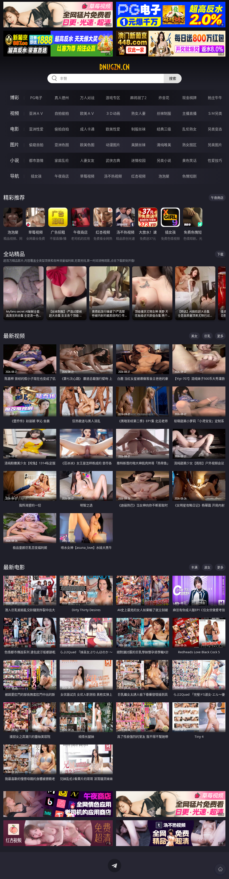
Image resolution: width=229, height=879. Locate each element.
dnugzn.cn (114, 67)
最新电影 (14, 567)
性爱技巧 (215, 160)
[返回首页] (220, 869)
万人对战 (87, 97)
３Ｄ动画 (113, 113)
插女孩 (36, 176)
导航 (14, 176)
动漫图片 (113, 144)
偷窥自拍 (36, 144)
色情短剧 (189, 176)
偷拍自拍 (62, 129)
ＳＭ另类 (215, 113)
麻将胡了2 (138, 97)
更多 (220, 336)
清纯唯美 (164, 144)
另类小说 (164, 160)
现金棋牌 (189, 97)
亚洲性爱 (36, 129)
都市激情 (36, 160)
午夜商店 (62, 176)
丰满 (194, 567)
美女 (194, 336)
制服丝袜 (138, 129)
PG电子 (36, 97)
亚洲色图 (62, 144)
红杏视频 (138, 176)
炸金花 (164, 97)
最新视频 (14, 335)
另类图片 (215, 144)
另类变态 (215, 129)
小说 (14, 160)
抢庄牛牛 (215, 97)
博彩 (14, 98)
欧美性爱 (113, 129)
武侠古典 (113, 160)
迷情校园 (138, 160)
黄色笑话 (189, 160)
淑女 (207, 567)
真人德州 (62, 97)
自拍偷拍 (62, 113)
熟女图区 (189, 144)
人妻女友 (87, 160)
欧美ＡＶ (87, 113)
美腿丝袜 (138, 144)
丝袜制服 (164, 113)
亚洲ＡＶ (36, 113)
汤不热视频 (113, 176)
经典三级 (164, 129)
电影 (14, 129)
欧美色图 (87, 144)
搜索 (172, 78)
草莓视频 (87, 176)
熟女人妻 (138, 113)
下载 (220, 254)
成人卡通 (87, 129)
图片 (14, 145)
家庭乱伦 (62, 160)
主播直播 (189, 113)
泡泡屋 (164, 176)
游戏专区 (113, 97)
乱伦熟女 (189, 129)
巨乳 (207, 336)
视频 (14, 113)
